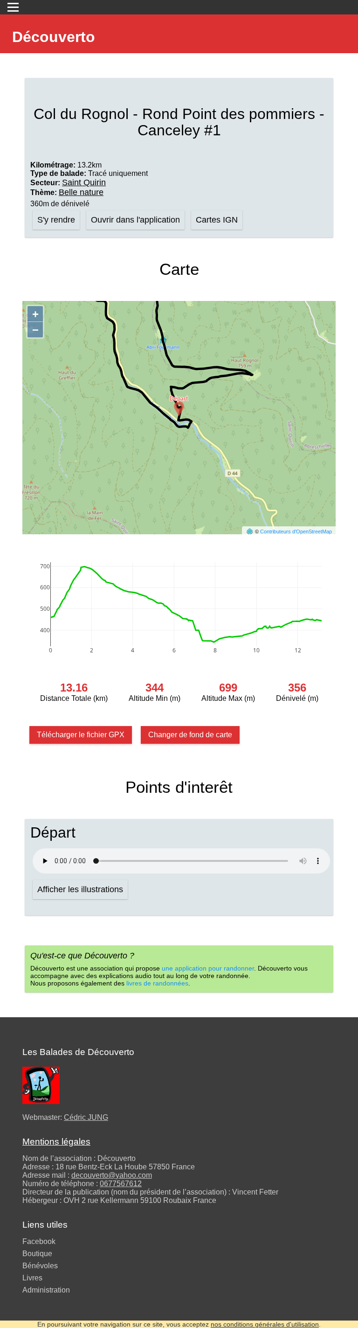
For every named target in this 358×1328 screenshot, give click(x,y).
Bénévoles (40, 1266)
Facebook (38, 1241)
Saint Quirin (84, 182)
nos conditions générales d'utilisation (265, 1324)
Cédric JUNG (86, 1117)
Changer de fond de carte (190, 735)
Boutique (37, 1254)
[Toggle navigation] (13, 7)
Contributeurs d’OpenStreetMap (296, 531)
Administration (46, 1290)
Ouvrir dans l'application (135, 219)
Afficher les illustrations (80, 889)
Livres (32, 1278)
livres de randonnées (157, 983)
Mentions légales (56, 1141)
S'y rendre (56, 219)
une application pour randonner (208, 968)
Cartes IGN (217, 219)
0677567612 (121, 1184)
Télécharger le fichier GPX (80, 735)
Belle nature (81, 192)
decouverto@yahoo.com (111, 1175)
